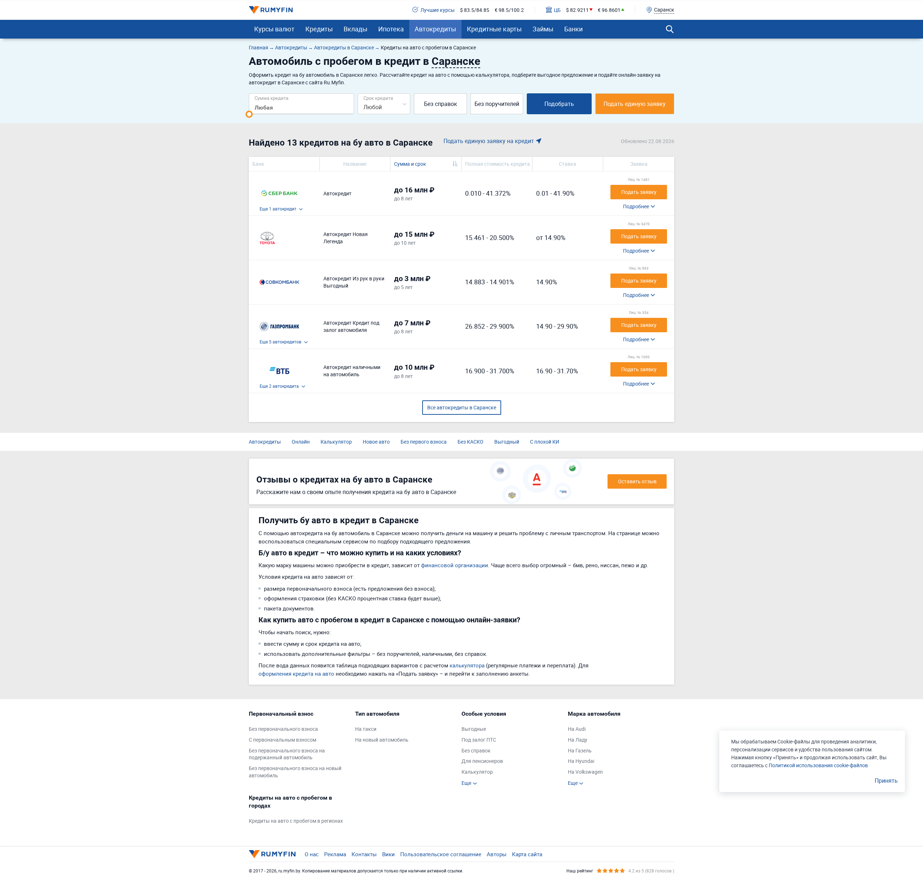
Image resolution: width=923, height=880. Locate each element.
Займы (543, 29)
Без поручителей (496, 104)
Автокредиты (435, 29)
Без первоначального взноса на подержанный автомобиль (287, 754)
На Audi (577, 728)
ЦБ (557, 9)
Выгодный (506, 441)
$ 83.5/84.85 (474, 9)
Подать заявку (639, 191)
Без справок (440, 104)
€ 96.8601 (609, 9)
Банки (573, 29)
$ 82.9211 (577, 9)
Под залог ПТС (479, 739)
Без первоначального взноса (283, 728)
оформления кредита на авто (296, 673)
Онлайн (301, 441)
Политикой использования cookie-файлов (818, 765)
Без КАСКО (470, 441)
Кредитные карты (494, 29)
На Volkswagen (585, 771)
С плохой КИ (544, 441)
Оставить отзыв (637, 481)
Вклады (355, 29)
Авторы (497, 854)
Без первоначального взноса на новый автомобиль (295, 772)
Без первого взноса (424, 441)
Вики (388, 854)
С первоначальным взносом (282, 739)
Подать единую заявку (635, 104)
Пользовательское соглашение (440, 854)
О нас (312, 854)
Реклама (335, 854)
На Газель (580, 750)
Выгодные (474, 728)
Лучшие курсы (437, 9)
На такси (365, 728)
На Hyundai (581, 760)
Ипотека (391, 29)
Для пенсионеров (482, 760)
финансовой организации (454, 565)
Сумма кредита (271, 98)
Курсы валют (274, 29)
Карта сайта (527, 854)
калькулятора (467, 665)
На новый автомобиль (381, 739)
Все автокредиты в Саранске (461, 407)
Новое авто (376, 441)
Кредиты (319, 29)
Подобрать (559, 104)
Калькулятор (336, 441)
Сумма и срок (410, 163)
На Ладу (577, 739)
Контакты (364, 854)
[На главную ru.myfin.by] (272, 854)
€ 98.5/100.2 (509, 9)
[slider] (249, 114)
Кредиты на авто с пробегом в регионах (296, 820)
